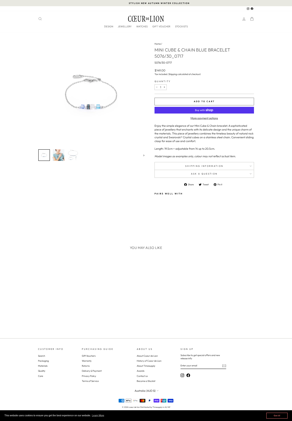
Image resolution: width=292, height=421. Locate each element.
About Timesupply (146, 365)
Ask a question (204, 173)
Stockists (181, 26)
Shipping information (204, 166)
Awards (140, 370)
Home (158, 43)
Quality (41, 370)
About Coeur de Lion (147, 355)
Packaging (43, 360)
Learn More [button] (98, 415)
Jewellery (125, 26)
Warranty (87, 360)
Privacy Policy (89, 376)
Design (108, 26)
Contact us (142, 376)
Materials (42, 365)
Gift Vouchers (89, 355)
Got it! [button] (277, 415)
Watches (142, 26)
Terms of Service (90, 381)
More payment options (204, 118)
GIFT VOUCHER (161, 26)
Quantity (163, 81)
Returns (86, 365)
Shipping (172, 74)
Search (41, 355)
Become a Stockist (146, 381)
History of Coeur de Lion (149, 360)
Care (40, 376)
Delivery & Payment (92, 370)
